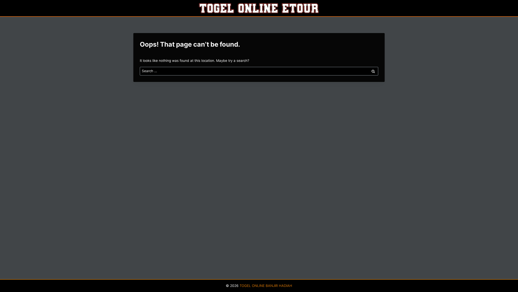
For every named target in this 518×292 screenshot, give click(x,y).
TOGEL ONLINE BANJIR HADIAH (266, 286)
